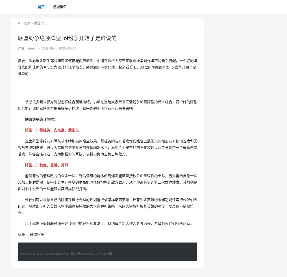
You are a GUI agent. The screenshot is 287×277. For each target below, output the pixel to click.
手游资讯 (60, 7)
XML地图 (106, 253)
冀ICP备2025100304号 (85, 253)
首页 (41, 7)
